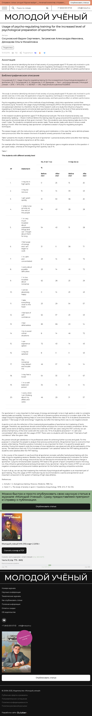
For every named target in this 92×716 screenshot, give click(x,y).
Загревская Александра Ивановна (62, 38)
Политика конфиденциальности (15, 702)
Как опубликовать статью (12, 600)
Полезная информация (11, 604)
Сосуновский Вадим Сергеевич (21, 38)
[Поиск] (47, 8)
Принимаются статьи (24, 637)
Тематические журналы (11, 596)
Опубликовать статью (79, 3)
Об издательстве (9, 612)
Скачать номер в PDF (14, 550)
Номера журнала (8, 588)
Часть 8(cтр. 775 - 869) (12, 560)
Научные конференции (11, 592)
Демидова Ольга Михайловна (20, 42)
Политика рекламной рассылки (14, 706)
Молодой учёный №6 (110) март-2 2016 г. (21, 544)
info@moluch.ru (84, 8)
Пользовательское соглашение (14, 699)
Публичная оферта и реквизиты (15, 695)
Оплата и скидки (8, 608)
